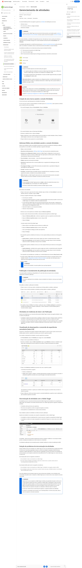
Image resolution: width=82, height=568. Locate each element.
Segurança (3, 18)
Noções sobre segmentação (8, 71)
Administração (5, 76)
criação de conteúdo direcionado (49, 44)
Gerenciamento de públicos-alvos (9, 66)
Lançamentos (5, 38)
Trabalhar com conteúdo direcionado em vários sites (8, 56)
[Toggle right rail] (67, 4)
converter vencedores (57, 34)
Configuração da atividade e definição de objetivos (37, 258)
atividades (43, 21)
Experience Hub (4, 20)
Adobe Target (40, 151)
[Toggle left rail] (15, 4)
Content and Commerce (5, 88)
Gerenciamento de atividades (9, 63)
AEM (35, 151)
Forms (3, 83)
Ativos (3, 81)
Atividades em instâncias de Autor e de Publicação (73, 27)
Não (72, 9)
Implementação (4, 92)
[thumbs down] (47, 566)
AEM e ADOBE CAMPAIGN (6, 74)
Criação (4, 25)
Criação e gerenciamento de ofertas (8, 69)
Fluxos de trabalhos (6, 40)
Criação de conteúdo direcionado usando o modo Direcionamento (9, 53)
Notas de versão (4, 16)
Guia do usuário (34, 6)
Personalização (5, 44)
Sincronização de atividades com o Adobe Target (73, 33)
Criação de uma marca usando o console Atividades (73, 17)
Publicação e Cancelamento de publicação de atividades (73, 23)
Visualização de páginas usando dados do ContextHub (9, 50)
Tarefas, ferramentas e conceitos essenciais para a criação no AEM (7, 28)
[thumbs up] (44, 566)
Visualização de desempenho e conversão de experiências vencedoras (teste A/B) (73, 30)
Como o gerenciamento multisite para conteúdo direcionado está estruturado (9, 60)
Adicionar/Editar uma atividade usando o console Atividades (73, 20)
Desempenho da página (6, 42)
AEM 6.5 (27, 6)
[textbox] (8, 10)
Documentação (22, 6)
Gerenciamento (4, 94)
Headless (3, 90)
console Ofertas (49, 103)
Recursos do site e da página (7, 33)
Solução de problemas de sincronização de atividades (73, 37)
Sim (69, 9)
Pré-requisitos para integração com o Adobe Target (35, 93)
